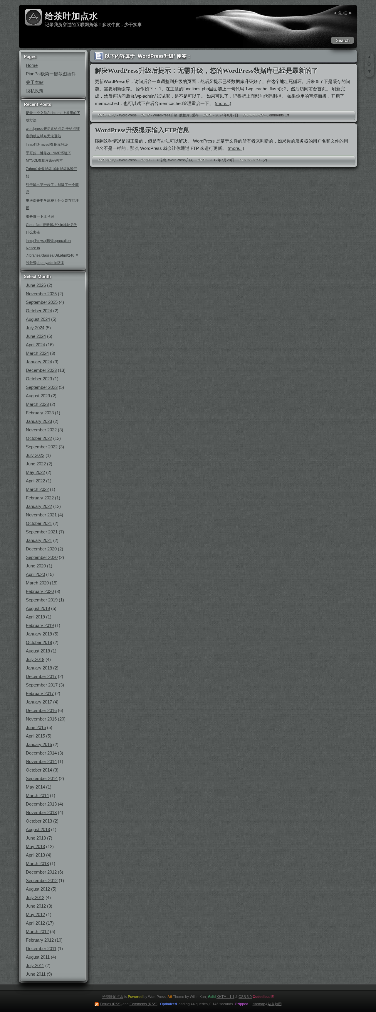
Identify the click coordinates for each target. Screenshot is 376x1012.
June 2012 (36, 905)
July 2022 (35, 455)
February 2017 (40, 693)
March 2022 (37, 489)
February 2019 (40, 625)
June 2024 (36, 336)
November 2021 (41, 514)
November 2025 (41, 293)
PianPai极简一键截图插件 (51, 73)
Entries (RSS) (111, 1004)
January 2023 (39, 421)
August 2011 (38, 957)
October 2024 (39, 310)
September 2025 (42, 302)
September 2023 (42, 387)
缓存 (195, 115)
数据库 (184, 115)
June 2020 (36, 565)
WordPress (128, 115)
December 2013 (41, 803)
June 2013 (36, 837)
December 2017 (41, 676)
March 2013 (37, 863)
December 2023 (41, 370)
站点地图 (275, 1004)
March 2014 (37, 795)
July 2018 (35, 659)
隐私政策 (34, 90)
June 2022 (36, 463)
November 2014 (41, 761)
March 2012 (37, 931)
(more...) (223, 103)
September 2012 (42, 880)
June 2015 (36, 727)
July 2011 (35, 965)
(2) (265, 160)
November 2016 (41, 718)
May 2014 (35, 786)
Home (32, 65)
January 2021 (39, 540)
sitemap (259, 1004)
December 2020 (41, 548)
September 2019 (42, 599)
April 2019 (35, 616)
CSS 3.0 (245, 997)
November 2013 (41, 812)
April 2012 (35, 923)
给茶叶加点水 (71, 16)
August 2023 (38, 395)
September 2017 (42, 684)
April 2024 (35, 344)
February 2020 (40, 591)
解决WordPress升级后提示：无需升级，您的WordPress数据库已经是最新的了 (206, 70)
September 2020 (42, 557)
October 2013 (39, 820)
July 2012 (35, 897)
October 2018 (39, 642)
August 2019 (38, 608)
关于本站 (34, 82)
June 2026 (36, 285)
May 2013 (35, 846)
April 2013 (35, 854)
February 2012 (40, 940)
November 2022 (41, 429)
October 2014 (39, 769)
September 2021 (42, 531)
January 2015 (39, 744)
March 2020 (37, 582)
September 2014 (42, 778)
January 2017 (39, 701)
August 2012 (38, 888)
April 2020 (35, 574)
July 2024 (35, 327)
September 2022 (42, 446)
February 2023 (40, 412)
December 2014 (41, 752)
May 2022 (35, 472)
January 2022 (39, 506)
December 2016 (41, 710)
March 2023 (37, 404)
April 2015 (35, 735)
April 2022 (35, 480)
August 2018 (38, 650)
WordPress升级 (165, 115)
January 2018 (39, 667)
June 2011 (36, 974)
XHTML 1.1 (225, 997)
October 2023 (39, 378)
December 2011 (41, 948)
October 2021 (39, 523)
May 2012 (35, 914)
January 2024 (39, 361)
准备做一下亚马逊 (40, 216)
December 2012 (41, 871)
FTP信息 (159, 160)
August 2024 (38, 319)
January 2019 (39, 633)
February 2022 (40, 497)
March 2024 (37, 353)
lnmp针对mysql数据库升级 (47, 145)
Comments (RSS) (143, 1004)
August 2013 (38, 829)
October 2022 (39, 438)
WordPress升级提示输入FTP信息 (142, 130)
